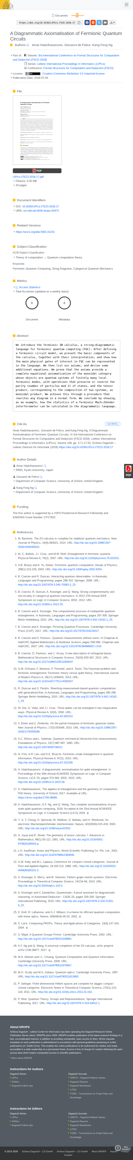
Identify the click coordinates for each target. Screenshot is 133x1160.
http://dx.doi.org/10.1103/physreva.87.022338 (45, 762)
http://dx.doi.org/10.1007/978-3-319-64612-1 (73, 1003)
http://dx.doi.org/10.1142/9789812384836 (49, 854)
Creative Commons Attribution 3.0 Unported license (73, 73)
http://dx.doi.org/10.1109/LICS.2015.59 (41, 782)
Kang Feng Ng (102, 45)
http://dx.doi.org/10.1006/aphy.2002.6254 (77, 569)
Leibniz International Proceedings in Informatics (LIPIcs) (71, 63)
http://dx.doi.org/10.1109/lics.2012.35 (40, 604)
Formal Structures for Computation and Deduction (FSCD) (78, 68)
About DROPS (99, 1151)
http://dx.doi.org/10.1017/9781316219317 (74, 630)
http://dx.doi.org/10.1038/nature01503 (47, 828)
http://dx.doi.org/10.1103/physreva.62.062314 (45, 716)
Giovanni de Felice (77, 45)
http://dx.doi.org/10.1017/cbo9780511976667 (44, 965)
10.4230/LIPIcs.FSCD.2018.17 (40, 206)
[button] (112, 22)
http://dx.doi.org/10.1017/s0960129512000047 (45, 661)
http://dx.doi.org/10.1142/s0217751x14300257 (45, 681)
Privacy (125, 1151)
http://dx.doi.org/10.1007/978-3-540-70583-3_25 (46, 584)
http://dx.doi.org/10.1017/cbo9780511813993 (51, 976)
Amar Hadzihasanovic (47, 45)
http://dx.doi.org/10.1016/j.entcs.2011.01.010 (65, 991)
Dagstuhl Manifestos (80, 1085)
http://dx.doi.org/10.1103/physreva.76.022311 (92, 558)
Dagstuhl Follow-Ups (22, 1085)
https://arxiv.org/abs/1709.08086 (37, 797)
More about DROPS (22, 1058)
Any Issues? (126, 1148)
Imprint (113, 1151)
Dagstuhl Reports (79, 1081)
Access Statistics (29, 287)
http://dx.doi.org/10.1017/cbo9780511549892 (44, 938)
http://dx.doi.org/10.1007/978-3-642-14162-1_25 (83, 619)
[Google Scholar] (87, 812)
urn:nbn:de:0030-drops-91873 (41, 210)
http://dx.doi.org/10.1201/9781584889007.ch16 (73, 646)
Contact (68, 1155)
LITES (73, 1089)
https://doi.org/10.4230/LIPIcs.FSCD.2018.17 (86, 447)
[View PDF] (37, 130)
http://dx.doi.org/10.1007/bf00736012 (40, 747)
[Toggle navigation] (126, 4)
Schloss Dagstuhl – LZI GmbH (37, 1151)
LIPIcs (15, 1077)
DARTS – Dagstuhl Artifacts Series (87, 1077)
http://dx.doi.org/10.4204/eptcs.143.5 (40, 885)
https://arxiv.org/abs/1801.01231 (35, 231)
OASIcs (15, 1081)
